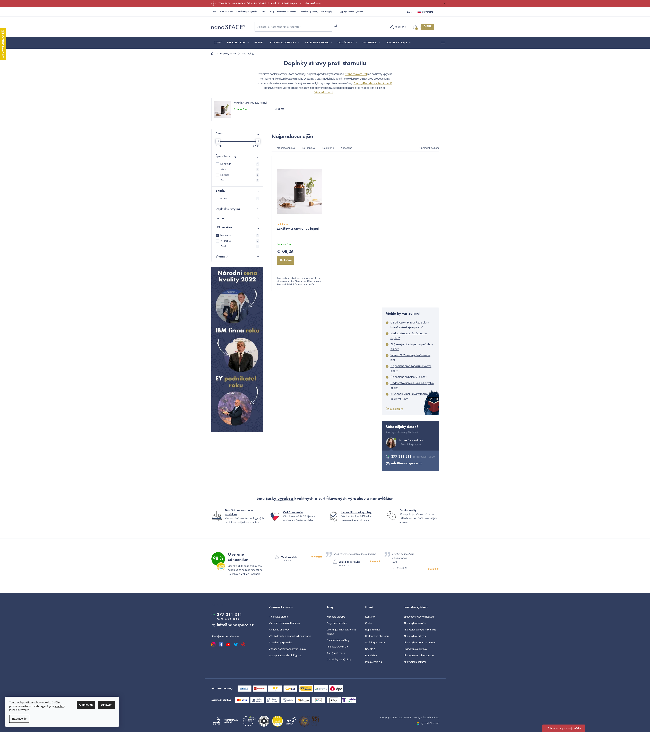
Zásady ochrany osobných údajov (287, 649)
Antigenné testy (336, 653)
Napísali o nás (226, 12)
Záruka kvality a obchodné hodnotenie (290, 636)
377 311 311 (402, 457)
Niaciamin (239, 235)
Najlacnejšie (309, 148)
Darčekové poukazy (309, 12)
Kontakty (370, 616)
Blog (272, 12)
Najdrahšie (328, 148)
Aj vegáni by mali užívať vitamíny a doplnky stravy (410, 396)
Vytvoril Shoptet (430, 723)
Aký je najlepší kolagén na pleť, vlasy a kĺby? (412, 347)
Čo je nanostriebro (337, 623)
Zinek (239, 246)
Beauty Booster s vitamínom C (373, 83)
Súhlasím (106, 704)
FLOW (239, 198)
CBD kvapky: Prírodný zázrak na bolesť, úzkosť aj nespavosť (410, 325)
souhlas (59, 706)
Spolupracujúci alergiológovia (285, 655)
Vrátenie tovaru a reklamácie (284, 623)
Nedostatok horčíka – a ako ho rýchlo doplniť (412, 385)
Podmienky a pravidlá (280, 642)
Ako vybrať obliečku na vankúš (420, 629)
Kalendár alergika (336, 616)
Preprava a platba (278, 616)
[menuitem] (217, 43)
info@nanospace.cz (406, 463)
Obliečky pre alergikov (415, 649)
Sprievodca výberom (353, 12)
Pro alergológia (373, 662)
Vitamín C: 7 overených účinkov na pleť (410, 357)
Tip (239, 180)
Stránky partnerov (375, 642)
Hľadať (335, 25)
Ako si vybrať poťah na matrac (420, 642)
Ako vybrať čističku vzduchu (419, 655)
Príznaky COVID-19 (337, 646)
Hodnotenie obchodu (286, 12)
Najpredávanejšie (286, 148)
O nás (263, 12)
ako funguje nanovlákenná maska (341, 631)
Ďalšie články (394, 408)
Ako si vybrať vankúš (415, 623)
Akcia (239, 169)
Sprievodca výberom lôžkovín (419, 616)
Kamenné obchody (279, 629)
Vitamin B (239, 241)
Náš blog (370, 649)
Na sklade (239, 164)
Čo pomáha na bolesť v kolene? (409, 377)
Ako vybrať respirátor (415, 662)
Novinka (239, 175)
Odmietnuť (86, 704)
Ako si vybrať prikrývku (415, 636)
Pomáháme (371, 655)
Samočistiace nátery (338, 640)
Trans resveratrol (356, 74)
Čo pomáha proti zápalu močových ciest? (411, 368)
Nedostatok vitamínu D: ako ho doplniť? (409, 336)
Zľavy (213, 12)
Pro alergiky (326, 12)
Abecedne (346, 148)
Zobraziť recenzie (250, 574)
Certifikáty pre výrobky (247, 12)
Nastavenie (19, 718)
